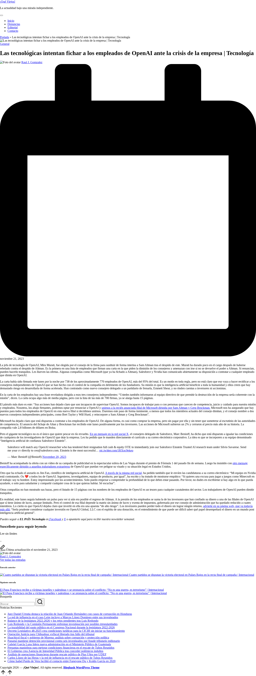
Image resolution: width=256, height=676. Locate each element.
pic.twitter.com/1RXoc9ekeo (116, 450)
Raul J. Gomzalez (10, 556)
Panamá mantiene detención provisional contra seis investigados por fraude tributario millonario (63, 640)
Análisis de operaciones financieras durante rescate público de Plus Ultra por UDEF (56, 654)
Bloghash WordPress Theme (81, 667)
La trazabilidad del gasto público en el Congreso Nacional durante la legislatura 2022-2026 (61, 627)
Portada (4, 37)
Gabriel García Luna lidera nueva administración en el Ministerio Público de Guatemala (59, 644)
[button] (12, 559)
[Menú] (1, 15)
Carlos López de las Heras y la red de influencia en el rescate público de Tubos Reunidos (59, 657)
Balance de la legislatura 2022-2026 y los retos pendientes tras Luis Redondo (52, 620)
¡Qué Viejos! (7, 1)
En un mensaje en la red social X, (109, 434)
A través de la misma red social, (123, 473)
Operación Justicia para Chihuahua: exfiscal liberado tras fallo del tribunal (50, 634)
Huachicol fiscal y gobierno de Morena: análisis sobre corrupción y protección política (58, 637)
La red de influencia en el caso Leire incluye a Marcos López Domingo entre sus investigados (62, 617)
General (4, 44)
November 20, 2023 (54, 456)
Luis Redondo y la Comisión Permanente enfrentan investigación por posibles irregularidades (62, 624)
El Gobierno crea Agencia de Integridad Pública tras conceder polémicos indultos (55, 651)
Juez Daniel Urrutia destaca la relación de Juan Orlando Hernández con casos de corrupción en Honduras (69, 614)
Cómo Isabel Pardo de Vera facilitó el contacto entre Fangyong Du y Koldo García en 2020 (61, 661)
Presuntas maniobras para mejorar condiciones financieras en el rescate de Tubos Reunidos (60, 647)
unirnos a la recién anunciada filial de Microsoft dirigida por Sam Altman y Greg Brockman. (156, 407)
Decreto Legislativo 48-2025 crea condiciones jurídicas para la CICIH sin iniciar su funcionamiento (66, 630)
